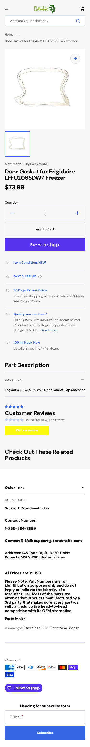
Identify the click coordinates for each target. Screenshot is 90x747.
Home (9, 35)
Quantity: (11, 203)
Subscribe (45, 733)
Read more (49, 330)
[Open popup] (39, 276)
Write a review (27, 430)
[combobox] (45, 20)
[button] (6, 8)
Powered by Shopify (64, 628)
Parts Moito (32, 628)
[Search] (79, 21)
